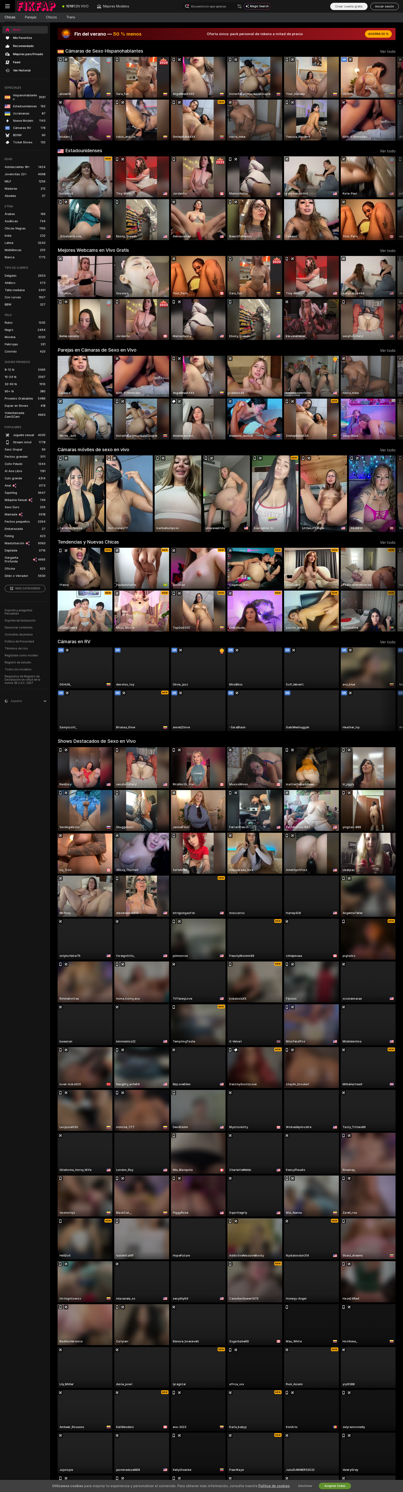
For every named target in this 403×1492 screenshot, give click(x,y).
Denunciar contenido (19, 627)
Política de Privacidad (19, 641)
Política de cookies (274, 1486)
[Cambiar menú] (7, 6)
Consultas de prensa (19, 634)
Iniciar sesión (384, 6)
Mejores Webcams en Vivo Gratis (93, 250)
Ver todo (388, 51)
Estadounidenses (83, 150)
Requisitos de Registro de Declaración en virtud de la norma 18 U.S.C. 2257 (22, 680)
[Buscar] (239, 6)
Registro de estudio (18, 662)
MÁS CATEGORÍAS (27, 588)
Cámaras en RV (74, 641)
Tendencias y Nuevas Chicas (88, 542)
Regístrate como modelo (21, 655)
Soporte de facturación (20, 620)
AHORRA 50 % (378, 34)
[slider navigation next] (391, 99)
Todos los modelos (18, 669)
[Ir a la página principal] (36, 6)
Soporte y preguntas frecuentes (18, 612)
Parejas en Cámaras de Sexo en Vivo (97, 350)
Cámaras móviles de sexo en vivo (93, 449)
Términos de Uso (16, 648)
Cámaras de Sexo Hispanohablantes (104, 51)
